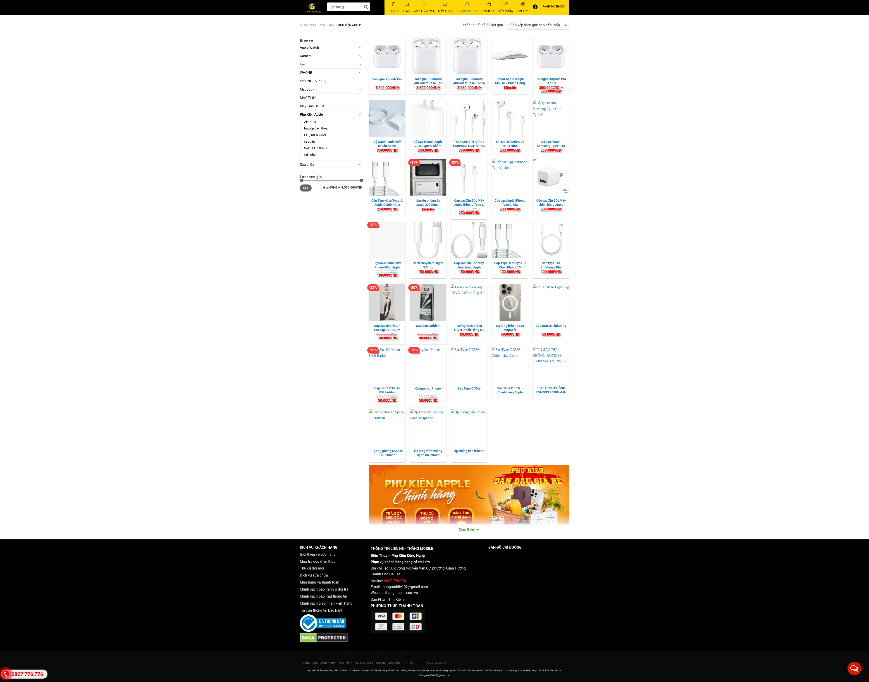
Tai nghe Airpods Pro (387, 79)
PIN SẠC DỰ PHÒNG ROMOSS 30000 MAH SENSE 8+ (551, 392)
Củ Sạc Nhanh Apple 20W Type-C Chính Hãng (428, 146)
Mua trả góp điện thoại (318, 561)
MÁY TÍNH (308, 98)
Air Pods (310, 122)
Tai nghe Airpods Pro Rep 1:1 (551, 81)
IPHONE (306, 73)
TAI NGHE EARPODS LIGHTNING (510, 144)
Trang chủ (308, 25)
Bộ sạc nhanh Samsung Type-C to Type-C (551, 146)
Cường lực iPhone (428, 388)
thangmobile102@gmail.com (405, 587)
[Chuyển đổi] (360, 47)
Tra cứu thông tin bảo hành (321, 610)
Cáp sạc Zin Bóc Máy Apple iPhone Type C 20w (469, 205)
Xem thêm (467, 529)
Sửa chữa (307, 165)
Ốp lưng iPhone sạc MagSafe (510, 328)
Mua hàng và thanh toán (320, 582)
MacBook (307, 89)
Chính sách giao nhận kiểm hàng (327, 603)
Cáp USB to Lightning (551, 326)
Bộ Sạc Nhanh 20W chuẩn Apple (387, 144)
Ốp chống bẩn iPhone (469, 451)
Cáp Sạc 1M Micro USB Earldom (387, 390)
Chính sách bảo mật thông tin (324, 596)
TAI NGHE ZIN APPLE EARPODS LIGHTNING (469, 144)
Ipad (303, 64)
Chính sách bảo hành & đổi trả (324, 589)
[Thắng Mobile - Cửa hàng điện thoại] (313, 9)
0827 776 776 (395, 581)
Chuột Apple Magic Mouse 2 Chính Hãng (510, 81)
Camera (306, 56)
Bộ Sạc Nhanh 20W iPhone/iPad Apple (387, 265)
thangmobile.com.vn (401, 593)
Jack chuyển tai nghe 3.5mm (428, 265)
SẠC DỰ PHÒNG (315, 148)
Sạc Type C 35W (469, 388)
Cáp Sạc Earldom (428, 326)
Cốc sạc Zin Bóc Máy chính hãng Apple (551, 202)
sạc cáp (309, 142)
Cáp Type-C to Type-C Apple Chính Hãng (387, 202)
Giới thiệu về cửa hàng (318, 554)
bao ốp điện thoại (316, 128)
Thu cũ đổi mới (312, 568)
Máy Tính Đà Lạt (312, 106)
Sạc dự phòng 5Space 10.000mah (387, 453)
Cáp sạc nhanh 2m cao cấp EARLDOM (387, 328)
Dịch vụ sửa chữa (314, 575)
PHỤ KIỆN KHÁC (315, 135)
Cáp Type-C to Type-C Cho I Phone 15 (510, 265)
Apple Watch (309, 47)
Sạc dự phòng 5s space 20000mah (428, 202)
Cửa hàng (327, 25)
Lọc (305, 187)
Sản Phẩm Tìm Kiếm (387, 599)
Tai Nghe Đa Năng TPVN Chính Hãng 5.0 (469, 328)
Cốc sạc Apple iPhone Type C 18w (509, 202)
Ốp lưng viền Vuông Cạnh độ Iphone (428, 453)
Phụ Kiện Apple (311, 114)
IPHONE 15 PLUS (313, 81)
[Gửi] (366, 7)
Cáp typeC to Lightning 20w (551, 265)
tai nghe (309, 155)
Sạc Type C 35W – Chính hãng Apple (510, 390)
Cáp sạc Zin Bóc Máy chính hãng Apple (469, 265)
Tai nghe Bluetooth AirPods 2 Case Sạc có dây (469, 83)
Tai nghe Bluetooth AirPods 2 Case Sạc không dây (428, 83)
